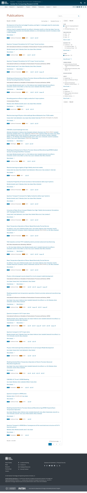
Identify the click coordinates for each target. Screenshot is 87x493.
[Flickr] (79, 7)
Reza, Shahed (32, 118)
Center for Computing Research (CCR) (24, 4)
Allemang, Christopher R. (13, 132)
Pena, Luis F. (39, 136)
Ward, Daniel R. (30, 413)
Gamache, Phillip (43, 133)
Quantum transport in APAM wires (16, 393)
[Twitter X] (83, 7)
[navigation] (45, 21)
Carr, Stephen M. (26, 133)
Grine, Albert (20, 86)
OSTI (36, 38)
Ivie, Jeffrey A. (30, 29)
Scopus (40, 72)
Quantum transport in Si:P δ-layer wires (18, 313)
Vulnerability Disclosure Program (53, 488)
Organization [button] (20, 7)
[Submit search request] (78, 16)
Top (83, 491)
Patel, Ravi (38, 118)
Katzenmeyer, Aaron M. (45, 30)
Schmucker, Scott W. (39, 29)
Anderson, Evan (33, 85)
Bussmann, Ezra (20, 30)
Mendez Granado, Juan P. (13, 49)
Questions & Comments (50, 462)
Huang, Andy (10, 118)
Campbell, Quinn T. (17, 133)
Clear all (71, 20)
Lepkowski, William (25, 382)
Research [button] (11, 7)
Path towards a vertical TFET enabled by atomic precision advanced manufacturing (31, 242)
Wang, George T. (22, 138)
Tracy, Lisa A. (31, 86)
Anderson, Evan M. (11, 29)
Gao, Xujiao (51, 29)
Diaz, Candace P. (46, 170)
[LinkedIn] (81, 7)
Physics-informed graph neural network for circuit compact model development (30, 276)
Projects (28, 7)
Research (12, 1)
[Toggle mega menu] (84, 2)
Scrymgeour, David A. (23, 230)
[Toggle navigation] (2, 7)
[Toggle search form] (81, 2)
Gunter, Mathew (11, 135)
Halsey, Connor (18, 135)
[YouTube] (77, 7)
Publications (41, 7)
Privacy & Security (61, 462)
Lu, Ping (46, 29)
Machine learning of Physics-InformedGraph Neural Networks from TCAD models (30, 115)
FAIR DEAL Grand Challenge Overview (17, 129)
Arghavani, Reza (12, 30)
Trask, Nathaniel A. (17, 118)
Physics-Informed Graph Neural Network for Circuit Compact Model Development (30, 347)
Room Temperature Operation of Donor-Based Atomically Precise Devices (28, 226)
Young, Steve (35, 138)
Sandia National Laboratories (11, 478)
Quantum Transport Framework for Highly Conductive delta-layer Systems (28, 196)
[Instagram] (75, 7)
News (6, 7)
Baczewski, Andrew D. (29, 30)
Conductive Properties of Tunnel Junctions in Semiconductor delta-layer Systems (30, 181)
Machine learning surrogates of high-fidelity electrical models (25, 167)
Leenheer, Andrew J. (46, 135)
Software (34, 7)
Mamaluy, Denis (23, 49)
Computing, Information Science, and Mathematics (29, 1)
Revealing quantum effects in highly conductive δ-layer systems (25, 98)
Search (54, 7)
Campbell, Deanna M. (21, 29)
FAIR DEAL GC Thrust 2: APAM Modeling (18, 379)
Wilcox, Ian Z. (39, 170)
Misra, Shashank (12, 32)
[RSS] (85, 7)
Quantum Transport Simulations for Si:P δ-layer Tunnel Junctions (25, 44)
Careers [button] (48, 7)
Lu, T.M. (37, 30)
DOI (31, 38)
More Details (10, 35)
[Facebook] (73, 7)
